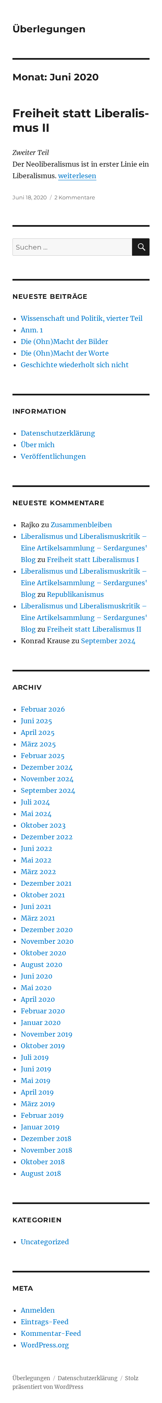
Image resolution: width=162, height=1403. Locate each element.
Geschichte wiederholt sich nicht (75, 365)
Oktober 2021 (43, 895)
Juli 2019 (35, 1057)
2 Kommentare (74, 197)
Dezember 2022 (47, 837)
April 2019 (37, 1092)
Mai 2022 (36, 860)
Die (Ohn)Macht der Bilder (64, 341)
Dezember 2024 (47, 767)
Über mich (38, 445)
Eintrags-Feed (45, 1322)
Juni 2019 (36, 1069)
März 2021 (38, 918)
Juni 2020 (36, 976)
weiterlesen (77, 176)
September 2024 (108, 641)
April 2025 (38, 732)
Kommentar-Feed (51, 1333)
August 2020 (41, 964)
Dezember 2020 (47, 930)
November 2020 (47, 941)
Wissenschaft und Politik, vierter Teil (81, 318)
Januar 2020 (41, 1022)
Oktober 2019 (43, 1046)
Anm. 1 (32, 330)
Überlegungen (49, 29)
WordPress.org (45, 1345)
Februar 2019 (42, 1115)
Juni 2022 (36, 848)
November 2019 (47, 1034)
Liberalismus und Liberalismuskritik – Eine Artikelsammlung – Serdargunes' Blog (84, 548)
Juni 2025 (36, 721)
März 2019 (38, 1104)
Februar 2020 (43, 1011)
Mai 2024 (36, 813)
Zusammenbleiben (81, 525)
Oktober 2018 (43, 1162)
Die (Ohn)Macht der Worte (65, 353)
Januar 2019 (40, 1127)
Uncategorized (45, 1242)
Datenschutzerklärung (58, 433)
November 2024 (47, 779)
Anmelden (38, 1310)
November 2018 (46, 1150)
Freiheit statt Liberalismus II (94, 629)
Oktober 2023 (43, 825)
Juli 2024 (35, 802)
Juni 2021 (36, 906)
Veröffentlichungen (53, 456)
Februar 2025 (43, 755)
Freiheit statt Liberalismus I (93, 559)
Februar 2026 (43, 709)
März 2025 (38, 744)
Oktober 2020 (43, 953)
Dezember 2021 (46, 883)
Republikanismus (75, 594)
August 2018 (41, 1173)
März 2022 (38, 871)
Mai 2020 (36, 988)
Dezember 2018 (46, 1138)
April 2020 (38, 999)
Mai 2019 (36, 1080)
